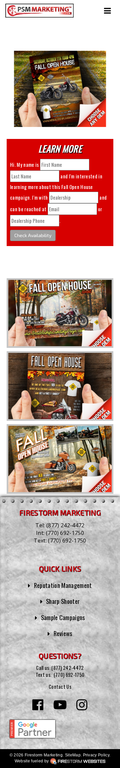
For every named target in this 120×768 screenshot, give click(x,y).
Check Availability (32, 235)
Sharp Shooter (63, 601)
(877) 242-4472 (65, 525)
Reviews (63, 633)
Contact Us (60, 686)
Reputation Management (63, 585)
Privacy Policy (96, 755)
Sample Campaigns (63, 617)
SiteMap (73, 755)
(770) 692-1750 (65, 533)
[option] (60, 313)
